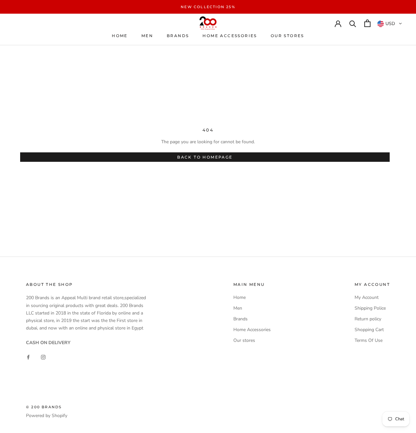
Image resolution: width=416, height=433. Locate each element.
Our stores (287, 35)
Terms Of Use (369, 340)
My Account (367, 297)
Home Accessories (229, 35)
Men (147, 35)
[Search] (352, 23)
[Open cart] (367, 23)
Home (120, 35)
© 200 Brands (44, 407)
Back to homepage (204, 157)
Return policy (368, 319)
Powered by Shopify (46, 415)
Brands (178, 35)
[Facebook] (28, 356)
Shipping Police (370, 308)
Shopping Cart (369, 330)
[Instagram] (43, 356)
